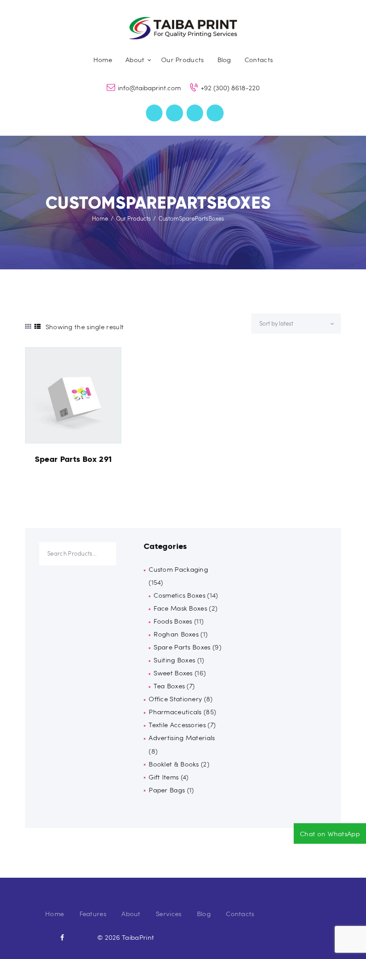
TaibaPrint (138, 937)
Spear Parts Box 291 (73, 459)
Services (168, 913)
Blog (204, 913)
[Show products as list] (37, 326)
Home (100, 218)
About (131, 913)
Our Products (133, 218)
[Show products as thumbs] (28, 326)
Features (92, 913)
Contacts (240, 913)
